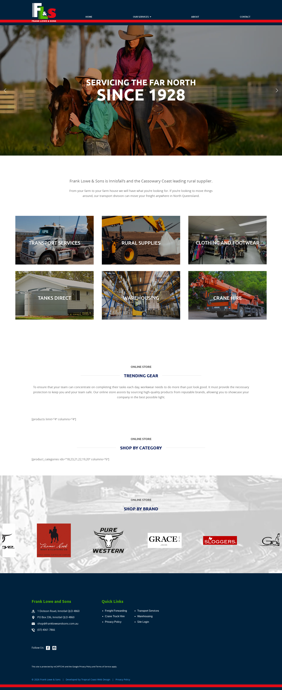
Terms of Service (103, 666)
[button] (5, 90)
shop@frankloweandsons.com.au (57, 623)
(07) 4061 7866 (46, 630)
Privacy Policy (85, 666)
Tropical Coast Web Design (95, 679)
